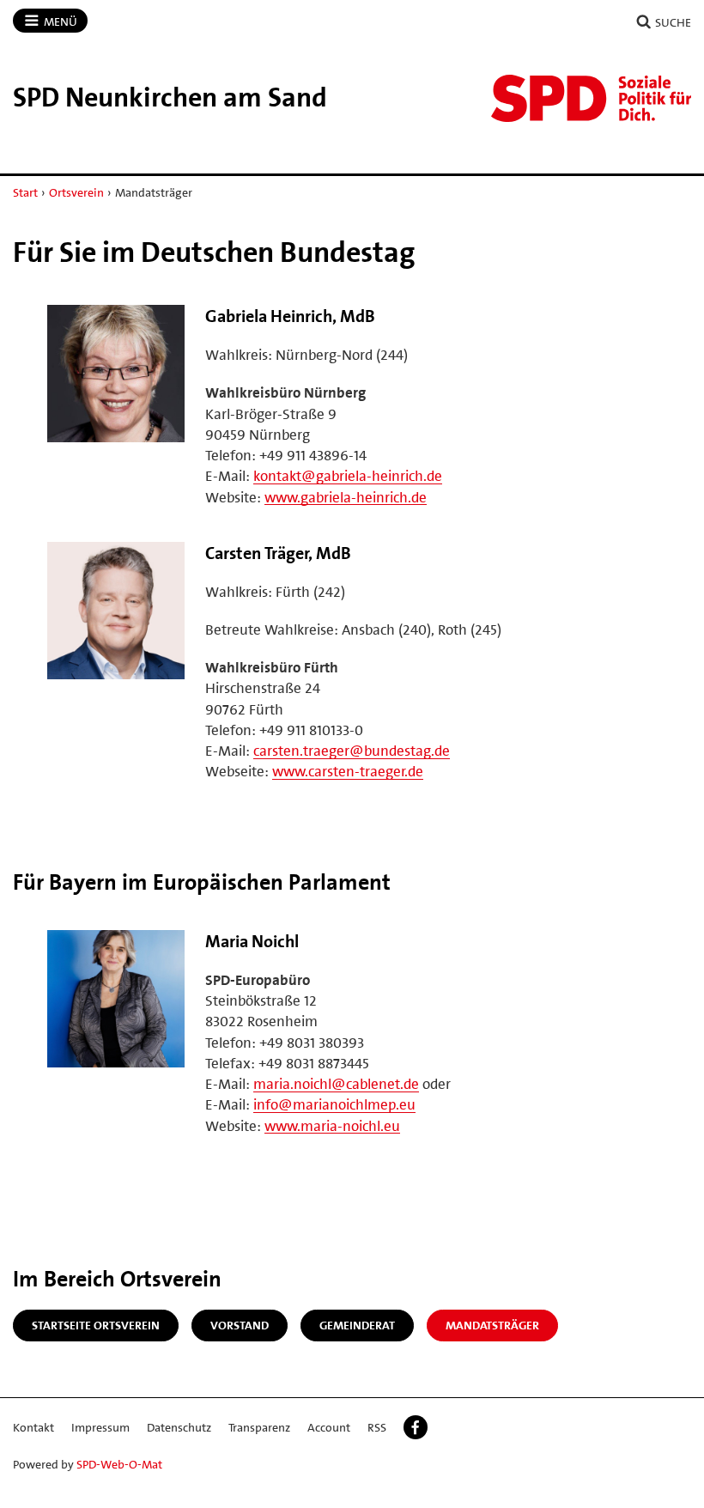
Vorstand (239, 1325)
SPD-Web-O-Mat (119, 1464)
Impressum (100, 1427)
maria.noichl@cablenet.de (336, 1083)
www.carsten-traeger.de (347, 771)
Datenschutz (179, 1427)
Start (25, 192)
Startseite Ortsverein (96, 1325)
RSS (376, 1427)
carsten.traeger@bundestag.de (351, 750)
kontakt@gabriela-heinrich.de (347, 475)
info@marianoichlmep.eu (334, 1104)
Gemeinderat (357, 1325)
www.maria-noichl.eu (332, 1125)
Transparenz (259, 1427)
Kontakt (33, 1427)
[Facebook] (416, 1427)
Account (328, 1427)
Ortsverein (76, 192)
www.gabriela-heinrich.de (345, 497)
